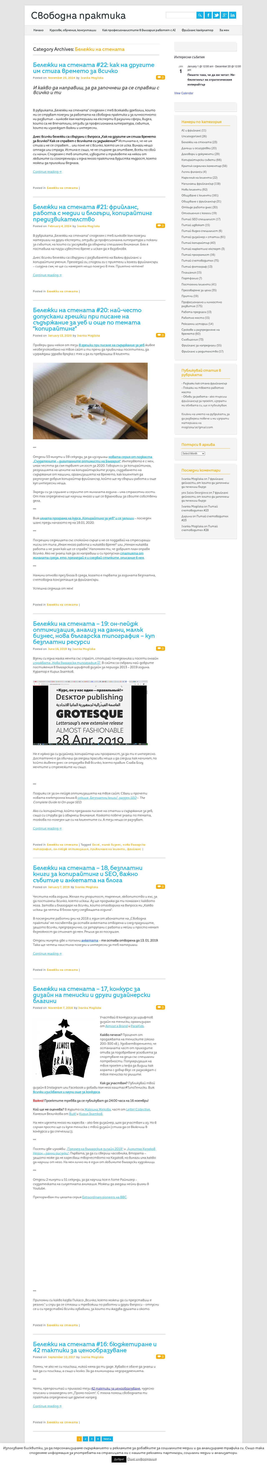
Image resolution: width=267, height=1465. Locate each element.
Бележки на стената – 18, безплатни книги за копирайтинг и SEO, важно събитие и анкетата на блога (87, 874)
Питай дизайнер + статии (200, 237)
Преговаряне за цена (196, 290)
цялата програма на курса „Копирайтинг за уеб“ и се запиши (87, 518)
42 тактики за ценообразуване (115, 1388)
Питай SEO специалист (198, 219)
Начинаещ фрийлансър (197, 183)
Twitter (216, 15)
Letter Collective (138, 1109)
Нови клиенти (191, 189)
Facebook (208, 15)
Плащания (188, 272)
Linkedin (232, 15)
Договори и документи (197, 154)
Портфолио (189, 278)
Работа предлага (193, 312)
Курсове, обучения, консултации (73, 30)
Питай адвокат (192, 225)
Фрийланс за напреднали (198, 345)
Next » (107, 1438)
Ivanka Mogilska (92, 77)
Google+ (224, 15)
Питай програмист (195, 254)
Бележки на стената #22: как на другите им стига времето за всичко (93, 67)
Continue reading (47, 172)
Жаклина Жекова (97, 1109)
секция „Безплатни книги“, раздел (107, 798)
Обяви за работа (195, 396)
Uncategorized (191, 136)
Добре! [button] (119, 1459)
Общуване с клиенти (196, 195)
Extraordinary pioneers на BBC (104, 1197)
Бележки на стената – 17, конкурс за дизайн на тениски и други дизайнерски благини (91, 995)
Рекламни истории (194, 323)
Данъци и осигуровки (196, 148)
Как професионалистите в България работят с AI (139, 30)
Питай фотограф (194, 266)
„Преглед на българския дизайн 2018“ (94, 1149)
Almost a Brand (116, 1026)
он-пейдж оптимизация (70, 849)
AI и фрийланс (191, 130)
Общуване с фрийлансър (198, 201)
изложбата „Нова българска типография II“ (67, 663)
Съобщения (189, 339)
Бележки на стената (62, 187)
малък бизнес (111, 844)
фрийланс (134, 849)
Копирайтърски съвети (198, 159)
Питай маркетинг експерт (201, 248)
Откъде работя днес (196, 207)
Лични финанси (191, 171)
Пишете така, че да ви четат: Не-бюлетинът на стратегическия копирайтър (211, 79)
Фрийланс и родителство (199, 351)
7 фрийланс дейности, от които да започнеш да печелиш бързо (205, 482)
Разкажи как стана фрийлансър (205, 383)
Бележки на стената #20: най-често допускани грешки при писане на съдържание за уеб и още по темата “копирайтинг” (87, 319)
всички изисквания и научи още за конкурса (66, 1092)
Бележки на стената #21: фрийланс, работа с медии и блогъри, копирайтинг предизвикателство (92, 213)
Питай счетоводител (197, 260)
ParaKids (137, 1026)
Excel (96, 844)
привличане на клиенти (107, 849)
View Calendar (183, 93)
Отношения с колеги (196, 213)
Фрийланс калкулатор (197, 30)
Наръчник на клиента (196, 177)
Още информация (142, 1459)
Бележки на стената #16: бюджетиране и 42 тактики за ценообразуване (95, 1347)
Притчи (187, 296)
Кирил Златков (90, 1114)
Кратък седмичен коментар (201, 166)
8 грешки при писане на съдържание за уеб (112, 345)
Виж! (72, 1114)
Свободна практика (78, 15)
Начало (38, 30)
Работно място (192, 317)
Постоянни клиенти (196, 284)
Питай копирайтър (195, 242)
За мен (224, 30)
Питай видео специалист (199, 231)
